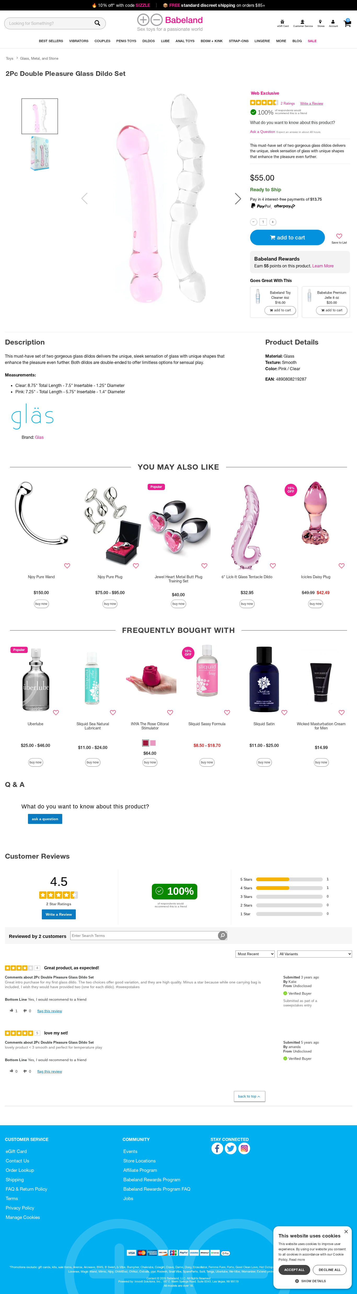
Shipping (15, 1179)
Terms (12, 1198)
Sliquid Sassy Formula (207, 724)
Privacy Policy (20, 1208)
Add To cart (291, 237)
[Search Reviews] (222, 935)
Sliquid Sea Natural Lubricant (93, 726)
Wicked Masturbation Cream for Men (321, 726)
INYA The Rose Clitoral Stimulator (150, 726)
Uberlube (35, 724)
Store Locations (139, 1160)
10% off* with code (121, 5)
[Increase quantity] (272, 222)
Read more (297, 1260)
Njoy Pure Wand (41, 577)
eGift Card (16, 1151)
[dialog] (312, 1257)
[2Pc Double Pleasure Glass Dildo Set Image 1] (161, 198)
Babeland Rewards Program (151, 1179)
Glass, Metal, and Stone (39, 58)
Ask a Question (262, 132)
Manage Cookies (23, 1217)
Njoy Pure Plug (110, 577)
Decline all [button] (330, 1270)
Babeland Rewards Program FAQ (156, 1189)
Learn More (323, 265)
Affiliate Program (140, 1170)
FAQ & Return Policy (26, 1189)
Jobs (128, 1198)
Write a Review (311, 103)
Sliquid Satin (264, 724)
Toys (9, 58)
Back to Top (247, 1096)
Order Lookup (20, 1170)
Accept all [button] (294, 1270)
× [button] (346, 1232)
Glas (39, 437)
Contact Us (17, 1160)
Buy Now (41, 604)
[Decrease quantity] (253, 222)
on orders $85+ (214, 5)
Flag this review (49, 1011)
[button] (238, 198)
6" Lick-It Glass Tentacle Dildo (247, 577)
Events (130, 1151)
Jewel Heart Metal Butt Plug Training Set (178, 579)
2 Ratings (288, 103)
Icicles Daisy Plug (315, 577)
